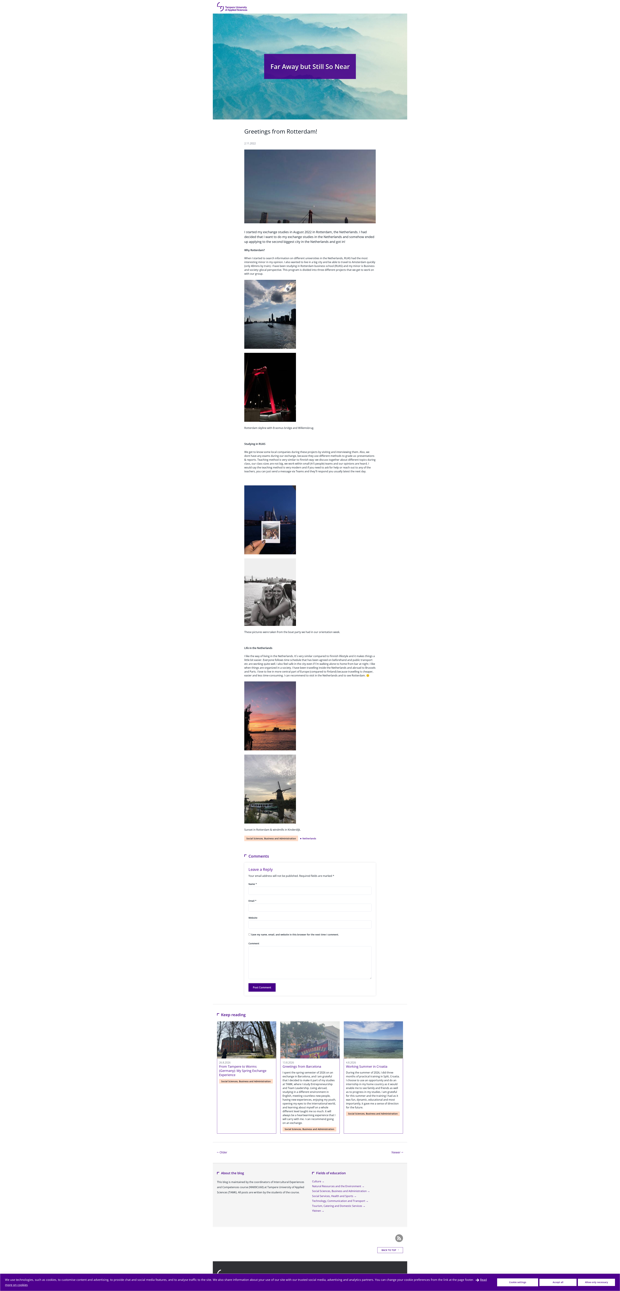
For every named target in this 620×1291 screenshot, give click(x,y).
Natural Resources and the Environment (337, 1186)
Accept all (558, 1282)
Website (252, 917)
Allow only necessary (596, 1282)
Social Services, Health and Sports (333, 1196)
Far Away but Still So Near (310, 66)
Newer (397, 1152)
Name (252, 884)
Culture (317, 1181)
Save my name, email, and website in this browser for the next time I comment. (295, 934)
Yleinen (317, 1211)
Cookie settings (517, 1282)
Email (252, 900)
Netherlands (309, 838)
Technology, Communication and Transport (339, 1201)
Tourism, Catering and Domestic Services (337, 1206)
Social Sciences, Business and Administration (271, 838)
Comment (253, 943)
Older (223, 1152)
